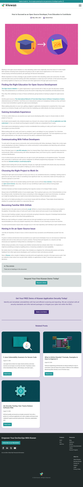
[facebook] (3, 448)
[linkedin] (7, 448)
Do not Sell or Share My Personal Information (13, 452)
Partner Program (73, 450)
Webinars (71, 442)
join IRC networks (22, 150)
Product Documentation (75, 446)
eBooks (71, 444)
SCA (60, 442)
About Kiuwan (77, 459)
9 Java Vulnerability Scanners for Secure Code (20, 357)
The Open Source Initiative (9, 88)
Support (76, 465)
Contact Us (76, 463)
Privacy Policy (77, 469)
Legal (75, 467)
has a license (48, 182)
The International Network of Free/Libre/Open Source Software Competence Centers (40, 99)
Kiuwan (8, 255)
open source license (9, 183)
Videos (71, 448)
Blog (70, 440)
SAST (60, 440)
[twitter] (11, 448)
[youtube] (15, 448)
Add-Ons (61, 444)
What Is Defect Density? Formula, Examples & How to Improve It (61, 358)
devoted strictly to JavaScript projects (20, 161)
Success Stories (77, 461)
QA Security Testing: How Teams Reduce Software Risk (18, 407)
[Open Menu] (80, 5)
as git (29, 209)
